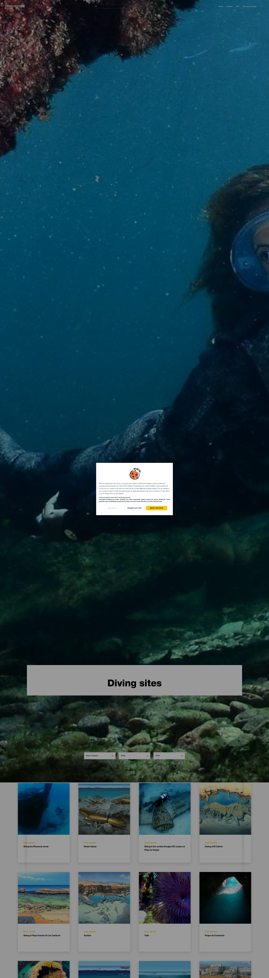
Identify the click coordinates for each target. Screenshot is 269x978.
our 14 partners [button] (124, 483)
